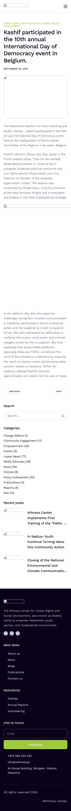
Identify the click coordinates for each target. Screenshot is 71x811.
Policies (9, 472)
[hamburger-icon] (65, 6)
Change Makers (14, 435)
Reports (9, 487)
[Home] (16, 6)
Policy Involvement (16, 477)
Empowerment (13, 446)
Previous (14, 391)
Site (6, 493)
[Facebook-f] (6, 633)
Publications (12, 482)
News (46, 23)
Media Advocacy (31, 23)
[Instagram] (12, 633)
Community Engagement (20, 440)
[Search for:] (35, 416)
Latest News (12, 23)
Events (8, 451)
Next (59, 391)
